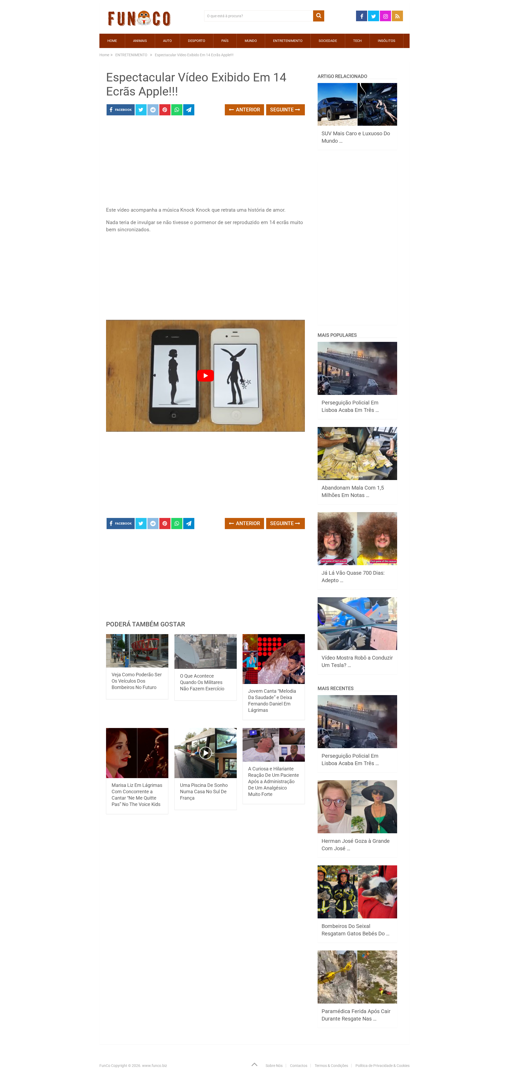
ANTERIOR (247, 110)
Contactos (298, 1065)
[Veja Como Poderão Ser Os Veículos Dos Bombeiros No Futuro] (137, 651)
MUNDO (251, 41)
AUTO (167, 41)
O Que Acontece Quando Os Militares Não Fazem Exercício (202, 682)
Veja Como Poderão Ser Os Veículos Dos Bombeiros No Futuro (137, 681)
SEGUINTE (282, 110)
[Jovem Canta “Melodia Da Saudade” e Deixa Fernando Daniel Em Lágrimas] (274, 659)
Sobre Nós (274, 1065)
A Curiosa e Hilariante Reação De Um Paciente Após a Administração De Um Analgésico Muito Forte (273, 781)
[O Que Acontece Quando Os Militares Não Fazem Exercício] (205, 651)
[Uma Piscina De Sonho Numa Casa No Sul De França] (205, 753)
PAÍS (225, 41)
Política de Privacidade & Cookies (383, 1065)
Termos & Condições (331, 1065)
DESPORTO (196, 41)
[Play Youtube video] (205, 376)
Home (112, 41)
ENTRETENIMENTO (287, 41)
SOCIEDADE (328, 41)
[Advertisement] (205, 162)
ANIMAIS (140, 41)
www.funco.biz (154, 1065)
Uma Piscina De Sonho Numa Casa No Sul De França (204, 791)
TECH (357, 41)
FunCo (104, 1065)
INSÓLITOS (386, 41)
